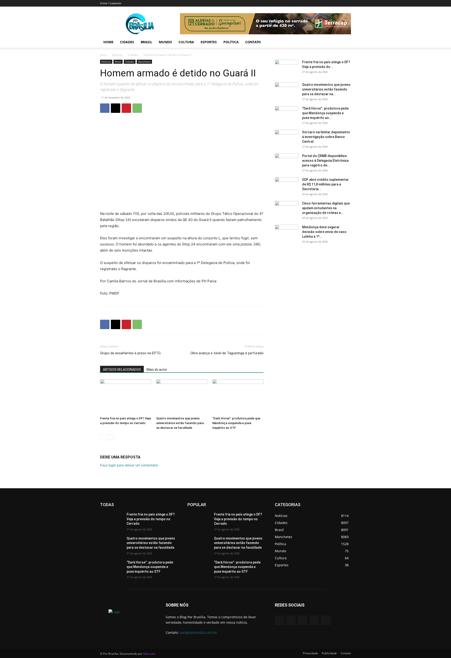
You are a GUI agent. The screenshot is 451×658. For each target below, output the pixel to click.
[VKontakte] (325, 620)
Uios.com (149, 654)
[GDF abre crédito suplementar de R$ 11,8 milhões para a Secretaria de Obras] (286, 185)
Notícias (117, 55)
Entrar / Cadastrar (110, 3)
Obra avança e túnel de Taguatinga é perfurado (227, 353)
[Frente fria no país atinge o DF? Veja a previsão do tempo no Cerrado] (125, 396)
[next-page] (110, 437)
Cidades (127, 42)
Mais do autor (157, 369)
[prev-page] (103, 437)
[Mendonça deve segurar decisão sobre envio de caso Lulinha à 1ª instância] (286, 233)
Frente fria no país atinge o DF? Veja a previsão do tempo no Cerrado (151, 518)
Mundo (165, 42)
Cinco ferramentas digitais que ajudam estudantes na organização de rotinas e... (326, 208)
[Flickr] (302, 620)
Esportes (209, 42)
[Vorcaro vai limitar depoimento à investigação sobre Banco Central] (286, 138)
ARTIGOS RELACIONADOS (122, 369)
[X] (115, 108)
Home (108, 42)
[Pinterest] (126, 108)
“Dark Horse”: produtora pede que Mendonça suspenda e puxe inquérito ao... (325, 113)
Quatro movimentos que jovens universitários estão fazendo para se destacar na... (326, 89)
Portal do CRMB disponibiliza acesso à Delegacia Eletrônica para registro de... (325, 160)
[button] (345, 42)
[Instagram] (314, 620)
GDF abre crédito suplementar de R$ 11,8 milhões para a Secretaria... (325, 184)
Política (231, 42)
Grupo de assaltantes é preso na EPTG (130, 353)
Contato (253, 42)
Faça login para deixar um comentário (129, 465)
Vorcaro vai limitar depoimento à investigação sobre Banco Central (326, 136)
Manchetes (144, 61)
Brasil (146, 42)
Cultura (186, 42)
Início (103, 55)
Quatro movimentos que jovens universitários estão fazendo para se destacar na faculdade (180, 423)
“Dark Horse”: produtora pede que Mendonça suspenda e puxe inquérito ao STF (236, 423)
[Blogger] (279, 620)
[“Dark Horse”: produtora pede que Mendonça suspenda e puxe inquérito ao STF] (238, 396)
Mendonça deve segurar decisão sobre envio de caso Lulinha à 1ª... (324, 231)
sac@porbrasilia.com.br (198, 632)
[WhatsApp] (137, 108)
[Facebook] (104, 108)
